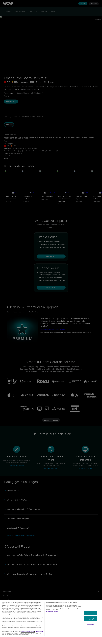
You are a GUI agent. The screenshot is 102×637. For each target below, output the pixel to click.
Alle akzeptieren (91, 613)
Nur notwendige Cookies (90, 618)
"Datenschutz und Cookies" (27, 631)
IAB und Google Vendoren (52, 611)
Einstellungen (90, 624)
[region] (51, 618)
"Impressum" (39, 631)
